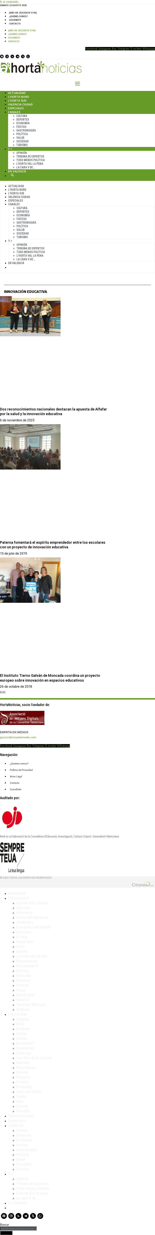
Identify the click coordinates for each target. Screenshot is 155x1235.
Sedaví (21, 1096)
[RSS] (12, 56)
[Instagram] (7, 56)
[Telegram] (17, 56)
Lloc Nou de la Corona (33, 1057)
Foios (20, 946)
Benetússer (25, 1048)
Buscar (12, 175)
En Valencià (17, 171)
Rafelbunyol (25, 994)
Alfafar (21, 1038)
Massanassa (26, 1067)
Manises (22, 1062)
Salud (20, 137)
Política (22, 134)
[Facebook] (2, 56)
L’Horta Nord (18, 97)
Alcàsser (23, 1028)
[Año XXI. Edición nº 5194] (23, 12)
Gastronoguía (26, 130)
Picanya (22, 1082)
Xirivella (22, 1111)
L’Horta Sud (17, 100)
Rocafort (23, 999)
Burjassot (23, 932)
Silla (19, 1101)
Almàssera (24, 922)
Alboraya (23, 907)
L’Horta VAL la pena (32, 1193)
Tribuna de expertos (30, 156)
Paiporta (23, 1077)
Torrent (22, 1106)
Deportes (22, 119)
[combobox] (18, 1229)
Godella (22, 951)
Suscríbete (15, 20)
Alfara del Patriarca (32, 917)
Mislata (22, 1072)
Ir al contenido (9, 1)
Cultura (21, 116)
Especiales (16, 108)
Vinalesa (23, 1009)
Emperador (25, 941)
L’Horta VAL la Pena (29, 163)
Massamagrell (27, 965)
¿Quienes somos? (18, 16)
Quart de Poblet (29, 1091)
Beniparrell (25, 1043)
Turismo (22, 145)
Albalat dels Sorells (32, 903)
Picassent (24, 1086)
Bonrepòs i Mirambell (33, 927)
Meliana (22, 970)
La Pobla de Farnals (31, 956)
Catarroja (23, 1053)
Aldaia (21, 1033)
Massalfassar (27, 961)
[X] (23, 56)
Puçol (20, 990)
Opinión (21, 152)
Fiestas (21, 126)
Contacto (15, 23)
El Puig (21, 936)
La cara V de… (25, 167)
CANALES (16, 1125)
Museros (23, 980)
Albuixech (24, 912)
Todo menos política (30, 160)
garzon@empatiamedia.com (18, 737)
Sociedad (22, 141)
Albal (20, 1024)
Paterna (22, 985)
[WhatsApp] (28, 56)
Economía (23, 123)
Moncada (23, 975)
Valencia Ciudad (20, 104)
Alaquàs (22, 1019)
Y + (10, 149)
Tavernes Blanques (31, 1004)
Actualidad (17, 93)
